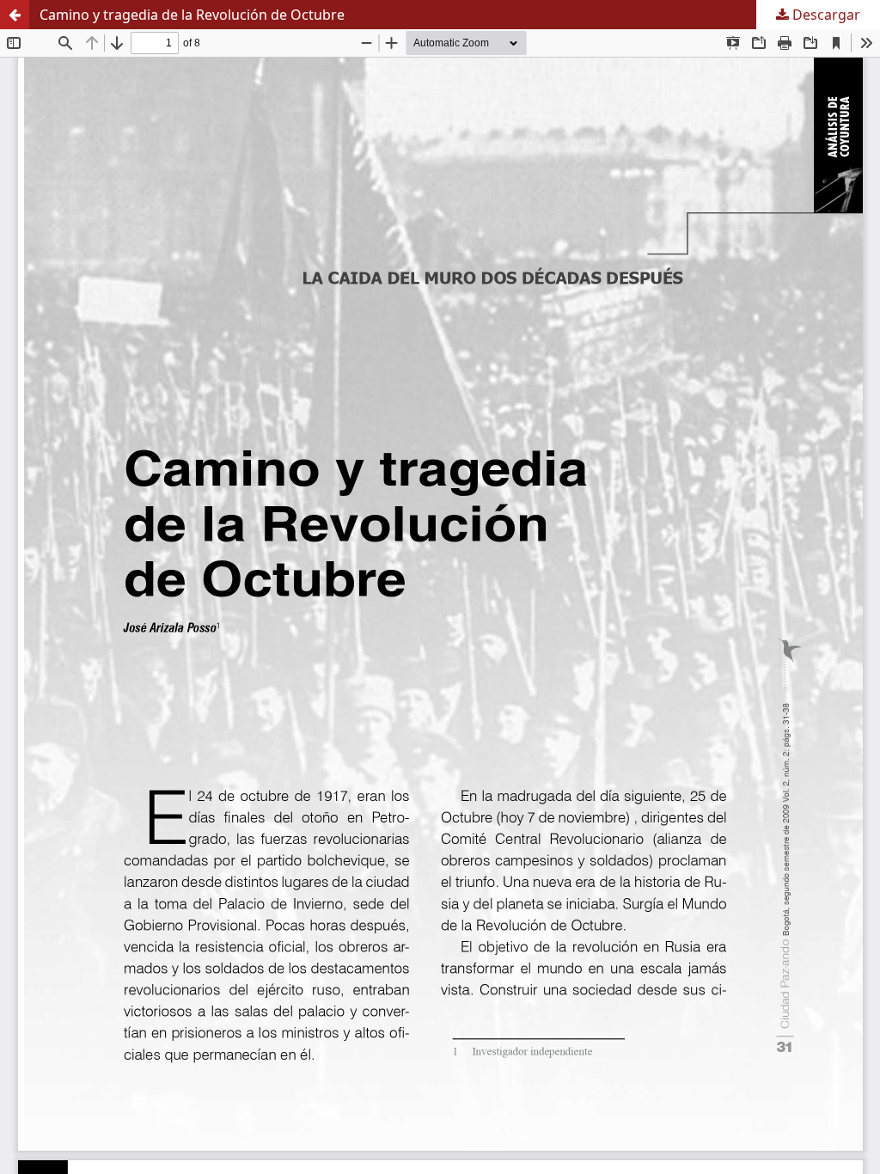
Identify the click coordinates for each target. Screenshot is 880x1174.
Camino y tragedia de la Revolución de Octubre (192, 14)
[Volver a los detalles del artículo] (14, 14)
